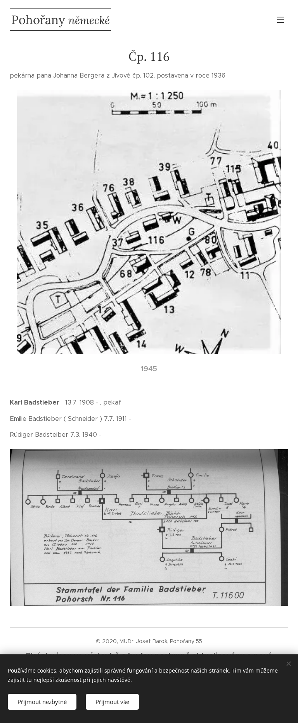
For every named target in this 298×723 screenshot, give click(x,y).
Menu (280, 19)
